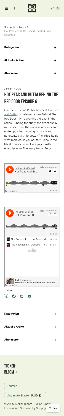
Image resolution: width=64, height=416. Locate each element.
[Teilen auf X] (7, 296)
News (22, 27)
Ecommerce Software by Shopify (25, 408)
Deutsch (12, 386)
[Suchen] (13, 8)
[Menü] (6, 8)
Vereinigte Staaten (24, 395)
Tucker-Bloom (23, 404)
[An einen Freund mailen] (29, 296)
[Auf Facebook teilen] (14, 296)
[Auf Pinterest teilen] (22, 296)
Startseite (9, 27)
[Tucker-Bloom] (32, 8)
